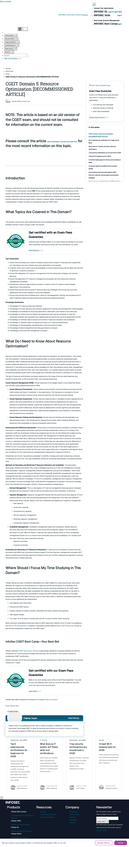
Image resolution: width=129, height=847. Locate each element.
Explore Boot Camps (98, 117)
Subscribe (102, 822)
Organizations (12, 42)
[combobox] (15, 55)
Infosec (8, 68)
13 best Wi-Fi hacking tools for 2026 (100, 156)
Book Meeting (36, 250)
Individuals (11, 35)
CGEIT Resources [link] (67, 626)
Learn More (35, 691)
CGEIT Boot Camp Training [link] (28, 651)
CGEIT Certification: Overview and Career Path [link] (62, 142)
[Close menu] (25, 29)
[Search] (27, 55)
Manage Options (103, 843)
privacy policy (101, 830)
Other (8, 74)
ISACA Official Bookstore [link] (17, 626)
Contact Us (73, 15)
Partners (80, 15)
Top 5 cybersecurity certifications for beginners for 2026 (18, 750)
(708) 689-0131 (63, 15)
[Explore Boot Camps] (99, 87)
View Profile (73, 718)
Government (11, 39)
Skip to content (5, 1)
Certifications (11, 45)
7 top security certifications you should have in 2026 (105, 153)
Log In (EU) (118, 12)
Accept (120, 843)
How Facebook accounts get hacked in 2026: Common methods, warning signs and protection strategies (104, 175)
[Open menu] (19, 29)
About (9, 52)
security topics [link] (51, 699)
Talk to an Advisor (12, 58)
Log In (110, 12)
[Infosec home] (8, 29)
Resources (10, 49)
